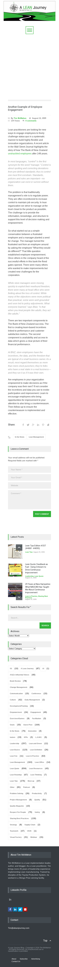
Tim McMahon (20, 118)
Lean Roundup (16, 775)
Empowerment (16, 712)
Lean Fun (13, 756)
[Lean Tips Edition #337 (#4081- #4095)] (15, 551)
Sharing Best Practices (19, 818)
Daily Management (32, 700)
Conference (36, 694)
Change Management (18, 687)
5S (11, 669)
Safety (37, 812)
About (14, 959)
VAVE (29, 831)
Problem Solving (16, 793)
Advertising (35, 959)
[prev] (19, 547)
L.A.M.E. (38, 737)
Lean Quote (39, 576)
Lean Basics (15, 750)
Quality (37, 800)
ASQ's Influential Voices (19, 675)
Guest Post (27, 725)
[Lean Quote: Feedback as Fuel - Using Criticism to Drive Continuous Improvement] (15, 570)
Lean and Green (35, 744)
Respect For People (18, 812)
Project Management (18, 800)
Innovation (32, 731)
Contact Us (16, 961)
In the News (19, 437)
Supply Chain (29, 825)
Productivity (37, 793)
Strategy (13, 825)
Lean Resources (36, 769)
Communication (16, 694)
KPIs (26, 737)
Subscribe (24, 959)
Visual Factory (16, 837)
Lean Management (36, 437)
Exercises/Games (17, 719)
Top (45, 940)
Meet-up (31, 781)
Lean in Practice (31, 596)
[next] (19, 597)
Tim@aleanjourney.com (18, 928)
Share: (11, 424)
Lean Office (39, 762)
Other (12, 787)
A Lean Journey (27, 669)
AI (43, 669)
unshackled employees (20, 153)
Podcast (26, 787)
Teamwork (14, 831)
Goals (12, 725)
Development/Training (19, 706)
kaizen (12, 737)
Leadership (29, 576)
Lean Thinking (36, 775)
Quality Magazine (17, 806)
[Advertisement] (29, 64)
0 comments (30, 121)
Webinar (33, 837)
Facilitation (36, 719)
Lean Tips (29, 552)
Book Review (15, 681)
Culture (13, 700)
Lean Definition (36, 750)
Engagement (36, 712)
